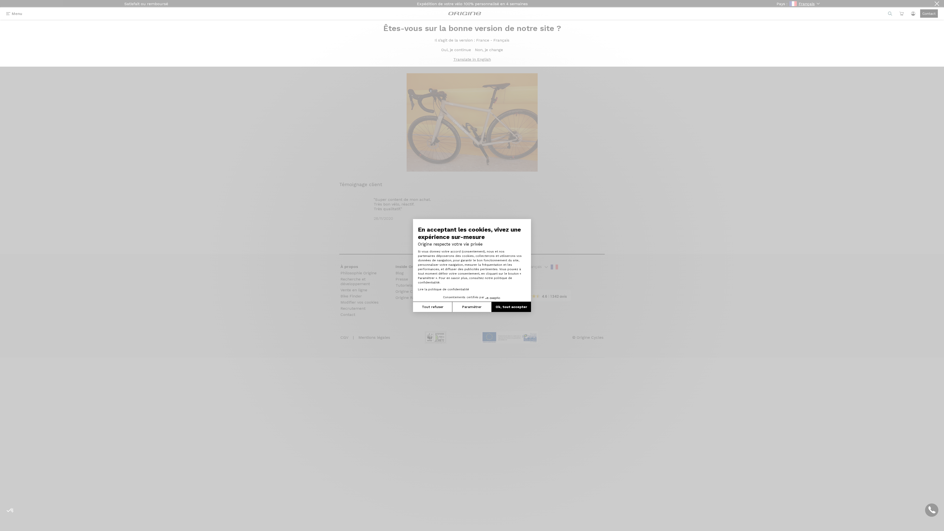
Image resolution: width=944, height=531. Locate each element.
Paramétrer (472, 307)
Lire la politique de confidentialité (443, 289)
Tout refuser (432, 307)
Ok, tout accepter (511, 307)
